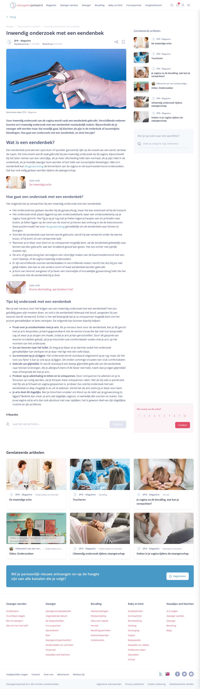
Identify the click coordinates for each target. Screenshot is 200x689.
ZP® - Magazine (29, 112)
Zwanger (10, 26)
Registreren (179, 576)
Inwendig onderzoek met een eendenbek (62, 26)
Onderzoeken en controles (29, 26)
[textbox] (163, 413)
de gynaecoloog (34, 166)
